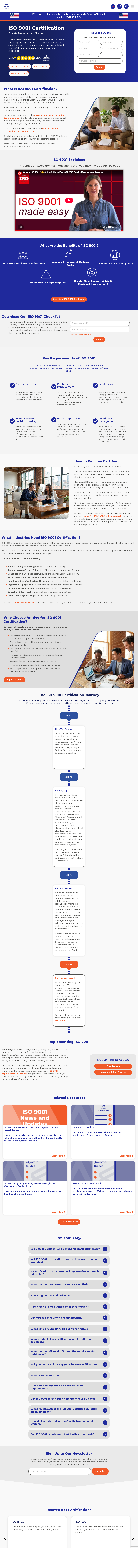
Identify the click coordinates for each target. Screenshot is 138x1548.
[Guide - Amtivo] (35, 1171)
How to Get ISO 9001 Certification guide (102, 516)
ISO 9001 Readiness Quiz (23, 602)
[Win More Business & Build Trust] (23, 255)
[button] (69, 1249)
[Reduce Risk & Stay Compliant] (46, 274)
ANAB (33, 636)
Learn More (57, 1156)
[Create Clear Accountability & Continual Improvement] (92, 273)
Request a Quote (14, 679)
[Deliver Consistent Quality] (115, 255)
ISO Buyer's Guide (20, 66)
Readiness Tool (19, 73)
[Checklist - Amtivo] (103, 1115)
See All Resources (69, 1222)
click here (60, 1020)
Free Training (41, 66)
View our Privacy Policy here (81, 334)
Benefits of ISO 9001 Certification (69, 299)
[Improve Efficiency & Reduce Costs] (69, 254)
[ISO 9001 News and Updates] (35, 1115)
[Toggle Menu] (132, 6)
